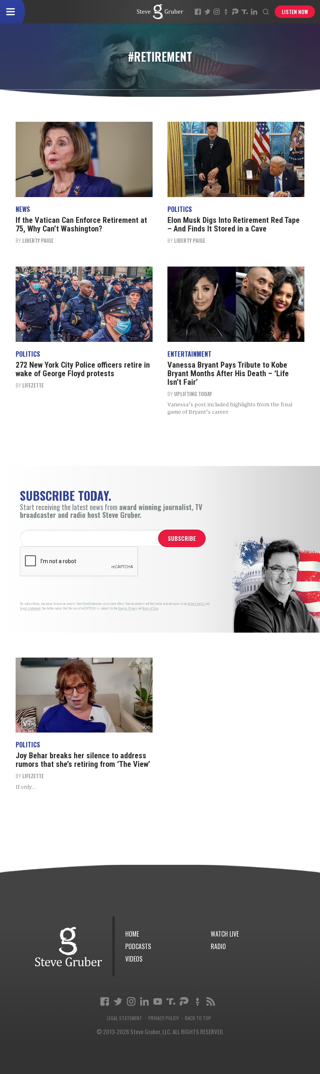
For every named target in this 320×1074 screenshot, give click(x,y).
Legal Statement (124, 1018)
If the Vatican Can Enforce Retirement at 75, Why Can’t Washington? (81, 224)
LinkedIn (254, 12)
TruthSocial (245, 12)
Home (132, 934)
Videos (133, 959)
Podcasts (138, 946)
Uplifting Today (193, 394)
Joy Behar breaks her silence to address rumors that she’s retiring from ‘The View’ (83, 760)
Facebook (198, 12)
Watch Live (225, 934)
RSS (210, 1001)
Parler (235, 12)
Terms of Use (150, 608)
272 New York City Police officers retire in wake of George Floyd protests (83, 369)
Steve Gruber (68, 946)
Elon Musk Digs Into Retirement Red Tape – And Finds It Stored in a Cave (233, 224)
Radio (218, 946)
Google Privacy (127, 608)
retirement (160, 11)
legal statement (30, 608)
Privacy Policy (163, 1018)
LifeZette (33, 385)
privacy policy (196, 603)
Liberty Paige (37, 240)
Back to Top (198, 1018)
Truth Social (171, 1001)
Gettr (226, 12)
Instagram (216, 12)
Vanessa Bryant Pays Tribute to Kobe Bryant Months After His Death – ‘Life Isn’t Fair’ (228, 373)
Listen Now (295, 12)
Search (266, 12)
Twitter (207, 12)
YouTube (157, 1001)
